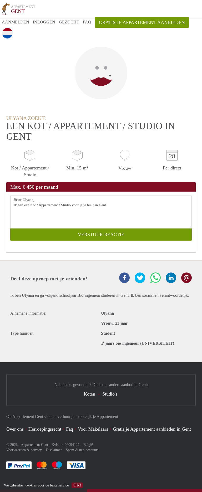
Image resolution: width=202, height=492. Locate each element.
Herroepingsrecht (44, 429)
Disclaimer (54, 450)
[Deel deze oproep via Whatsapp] (155, 277)
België (88, 445)
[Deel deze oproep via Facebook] (124, 277)
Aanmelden (15, 22)
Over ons (15, 429)
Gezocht (69, 22)
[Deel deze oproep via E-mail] (186, 277)
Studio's (109, 394)
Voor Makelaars (93, 429)
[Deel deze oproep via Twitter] (140, 277)
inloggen (44, 22)
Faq (69, 429)
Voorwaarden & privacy (24, 450)
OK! (77, 485)
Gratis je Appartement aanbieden (142, 22)
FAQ (87, 22)
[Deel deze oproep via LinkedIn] (171, 277)
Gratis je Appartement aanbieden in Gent (152, 429)
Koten (89, 394)
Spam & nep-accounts (82, 450)
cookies (31, 485)
